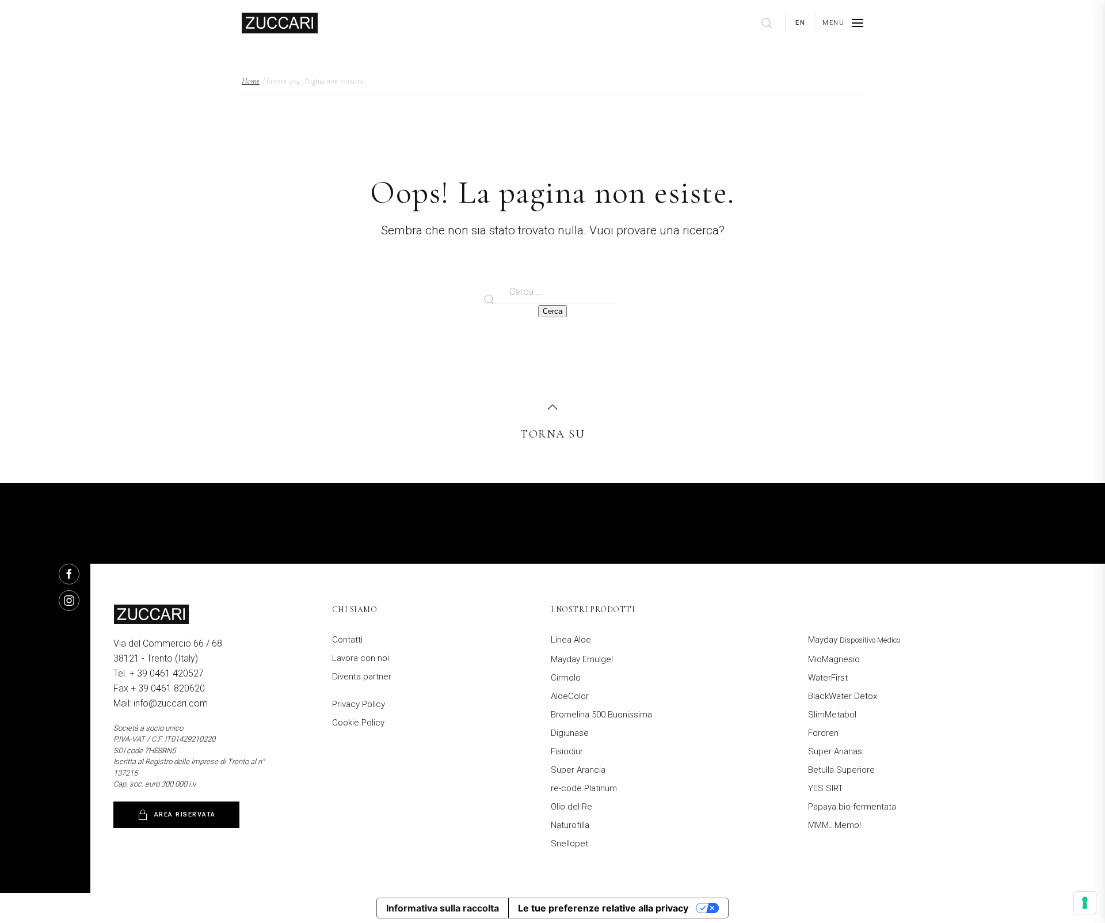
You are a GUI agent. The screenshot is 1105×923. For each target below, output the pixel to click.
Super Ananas (835, 751)
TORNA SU (552, 434)
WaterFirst (828, 678)
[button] (842, 23)
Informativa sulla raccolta (442, 908)
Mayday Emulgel (582, 659)
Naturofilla (570, 825)
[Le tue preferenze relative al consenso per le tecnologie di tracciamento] (1085, 903)
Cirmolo (566, 678)
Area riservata (185, 814)
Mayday (854, 640)
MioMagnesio (834, 659)
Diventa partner (361, 676)
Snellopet (569, 843)
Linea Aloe (571, 640)
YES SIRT (825, 788)
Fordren (823, 733)
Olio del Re (571, 807)
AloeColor (570, 696)
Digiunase (570, 733)
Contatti (347, 640)
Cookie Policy (358, 722)
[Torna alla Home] (280, 23)
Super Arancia (578, 770)
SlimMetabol (832, 714)
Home (251, 81)
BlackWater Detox (842, 696)
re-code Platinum (584, 788)
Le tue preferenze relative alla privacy (603, 908)
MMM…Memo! (834, 825)
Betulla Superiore (841, 770)
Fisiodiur (567, 751)
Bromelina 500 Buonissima (601, 714)
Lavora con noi (360, 658)
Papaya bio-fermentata (852, 807)
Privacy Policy (358, 704)
